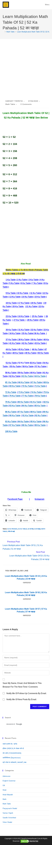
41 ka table (14, 343)
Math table (10, 104)
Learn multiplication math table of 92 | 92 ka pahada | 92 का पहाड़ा (26, 593)
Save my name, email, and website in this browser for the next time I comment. (22, 685)
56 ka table (28, 366)
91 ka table (28, 415)
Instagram (39, 499)
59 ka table (23, 373)
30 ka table (11, 330)
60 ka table (36, 373)
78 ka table (40, 396)
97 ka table (14, 425)
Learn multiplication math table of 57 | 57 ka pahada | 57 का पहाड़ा (26, 610)
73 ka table (23, 392)
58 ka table (10, 373)
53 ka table (36, 363)
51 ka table (11, 363)
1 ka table (11, 280)
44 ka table (11, 349)
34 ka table (14, 333)
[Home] (3, 32)
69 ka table (14, 386)
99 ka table (40, 425)
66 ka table (23, 382)
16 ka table (11, 303)
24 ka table (23, 316)
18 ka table (36, 303)
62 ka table (14, 376)
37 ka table (11, 340)
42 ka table (27, 343)
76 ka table (14, 396)
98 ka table (27, 425)
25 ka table (37, 316)
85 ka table (40, 406)
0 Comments (26, 104)
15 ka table (40, 297)
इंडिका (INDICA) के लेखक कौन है (13, 748)
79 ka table (10, 402)
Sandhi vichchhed (9, 818)
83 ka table (14, 406)
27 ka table (19, 320)
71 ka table (40, 386)
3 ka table (34, 280)
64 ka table (40, 376)
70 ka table (27, 386)
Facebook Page (15, 499)
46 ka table (37, 349)
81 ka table (36, 402)
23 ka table (11, 316)
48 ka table (18, 353)
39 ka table (36, 340)
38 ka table (23, 340)
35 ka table (27, 333)
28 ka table (32, 320)
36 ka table (40, 333)
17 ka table (23, 303)
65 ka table (11, 382)
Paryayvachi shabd (10, 808)
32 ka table (36, 330)
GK (4, 785)
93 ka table (10, 421)
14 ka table (27, 297)
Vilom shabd (7, 822)
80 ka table (23, 402)
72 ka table (10, 392)
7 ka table (37, 283)
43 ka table (40, 343)
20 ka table (18, 306)
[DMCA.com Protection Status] (29, 841)
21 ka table (31, 306)
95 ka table (36, 421)
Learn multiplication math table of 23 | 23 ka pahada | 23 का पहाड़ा (26, 577)
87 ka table (23, 412)
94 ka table (23, 421)
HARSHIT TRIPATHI (14, 101)
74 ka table (36, 392)
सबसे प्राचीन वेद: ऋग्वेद (10, 744)
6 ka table (26, 283)
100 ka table (11, 431)
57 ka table (40, 366)
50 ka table (43, 353)
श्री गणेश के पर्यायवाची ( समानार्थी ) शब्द (14, 762)
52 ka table (22, 529)
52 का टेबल (31, 529)
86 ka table (10, 412)
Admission (6, 776)
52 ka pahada (12, 529)
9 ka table (11, 293)
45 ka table (24, 349)
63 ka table (27, 376)
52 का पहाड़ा (37, 529)
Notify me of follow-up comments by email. (26, 693)
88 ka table (36, 412)
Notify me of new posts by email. (21, 699)
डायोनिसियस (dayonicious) (12, 758)
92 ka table (40, 415)
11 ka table (35, 293)
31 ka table (23, 330)
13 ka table (14, 297)
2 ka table (22, 280)
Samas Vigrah (8, 813)
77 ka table (27, 396)
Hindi (4, 790)
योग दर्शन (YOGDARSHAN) (12, 753)
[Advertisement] (26, 73)
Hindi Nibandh (8, 795)
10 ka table (23, 293)
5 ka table (14, 283)
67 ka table (36, 382)
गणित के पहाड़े (11, 531)
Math (4, 799)
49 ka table (30, 353)
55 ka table (15, 366)
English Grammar (9, 781)
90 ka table (14, 415)
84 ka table (27, 406)
